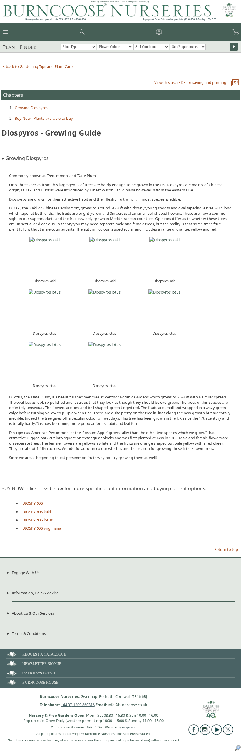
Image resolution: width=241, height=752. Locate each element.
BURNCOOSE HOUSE (40, 682)
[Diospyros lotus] (45, 292)
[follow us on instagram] (205, 733)
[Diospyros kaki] (44, 239)
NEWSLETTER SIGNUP (41, 663)
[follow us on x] (228, 733)
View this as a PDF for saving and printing (190, 82)
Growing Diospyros (31, 107)
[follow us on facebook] (193, 733)
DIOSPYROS (32, 503)
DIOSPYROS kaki (36, 511)
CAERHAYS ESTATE (39, 673)
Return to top (226, 549)
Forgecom (129, 727)
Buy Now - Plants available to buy (44, 118)
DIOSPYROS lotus (37, 520)
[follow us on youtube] (216, 733)
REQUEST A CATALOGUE (44, 654)
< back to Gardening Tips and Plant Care (38, 66)
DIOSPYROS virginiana (41, 528)
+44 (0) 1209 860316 (78, 704)
